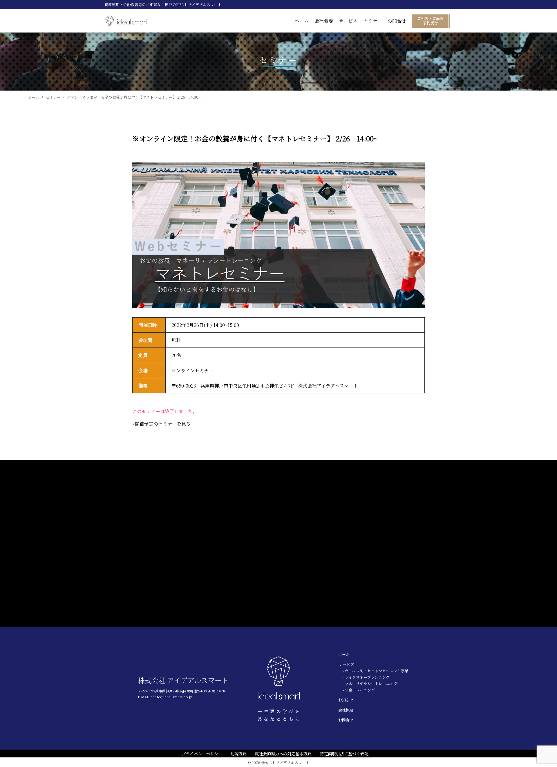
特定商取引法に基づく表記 (344, 753)
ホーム (302, 20)
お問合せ (397, 20)
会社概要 (323, 20)
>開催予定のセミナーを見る (161, 423)
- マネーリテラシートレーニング (370, 683)
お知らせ (345, 700)
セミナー (372, 20)
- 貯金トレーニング (359, 690)
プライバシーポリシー (202, 753)
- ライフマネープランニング (366, 677)
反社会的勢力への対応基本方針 (283, 753)
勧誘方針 (238, 753)
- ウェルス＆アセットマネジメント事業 (375, 671)
